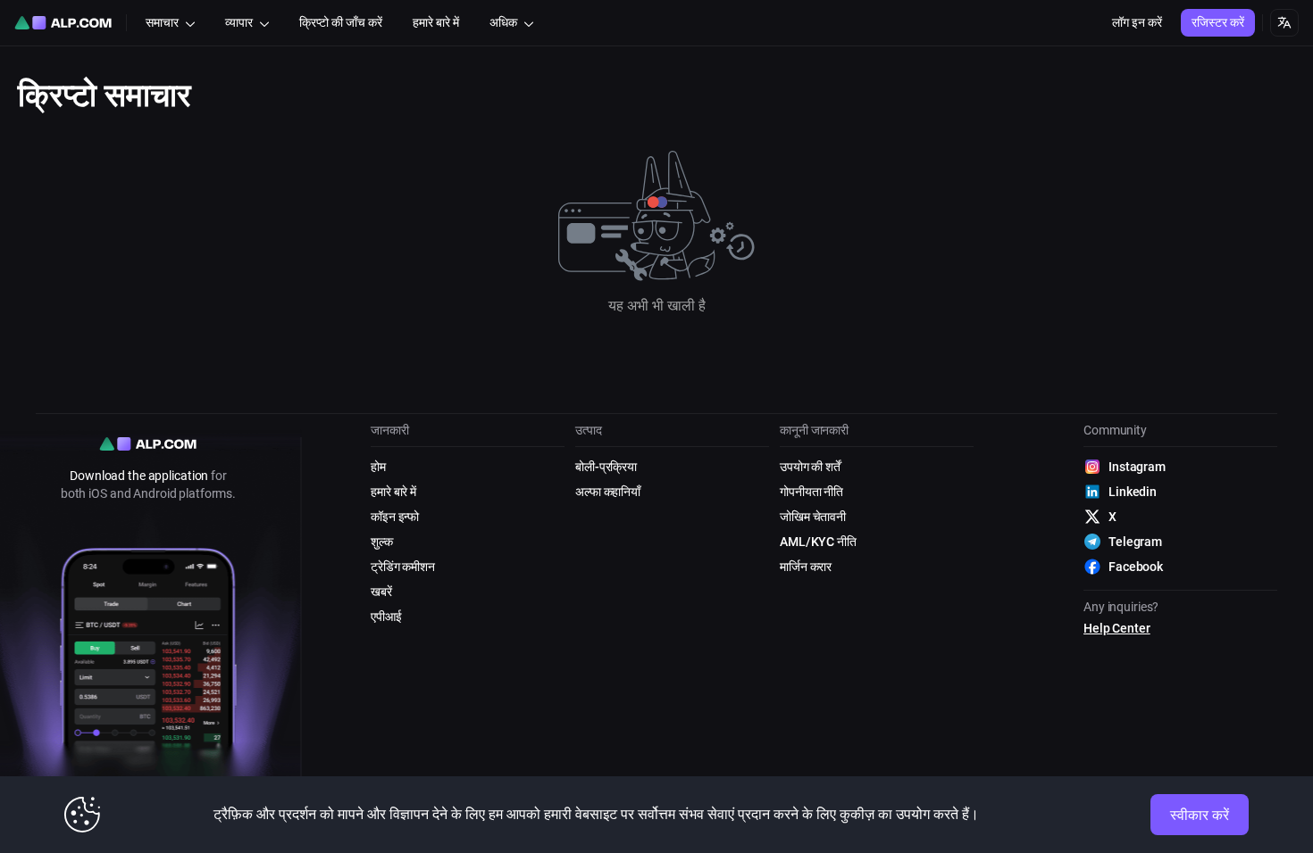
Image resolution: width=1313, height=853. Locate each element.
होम (378, 467)
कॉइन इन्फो (395, 516)
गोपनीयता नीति (811, 491)
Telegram (1135, 541)
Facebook (1135, 566)
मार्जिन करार (806, 566)
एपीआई (386, 616)
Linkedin (1132, 491)
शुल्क (382, 541)
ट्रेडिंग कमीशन (403, 566)
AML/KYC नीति (818, 541)
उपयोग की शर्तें (810, 467)
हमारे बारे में (393, 491)
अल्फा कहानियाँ (607, 491)
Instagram (1137, 467)
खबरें (381, 591)
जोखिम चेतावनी (813, 516)
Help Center (1116, 628)
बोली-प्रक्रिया (606, 467)
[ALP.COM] (63, 22)
